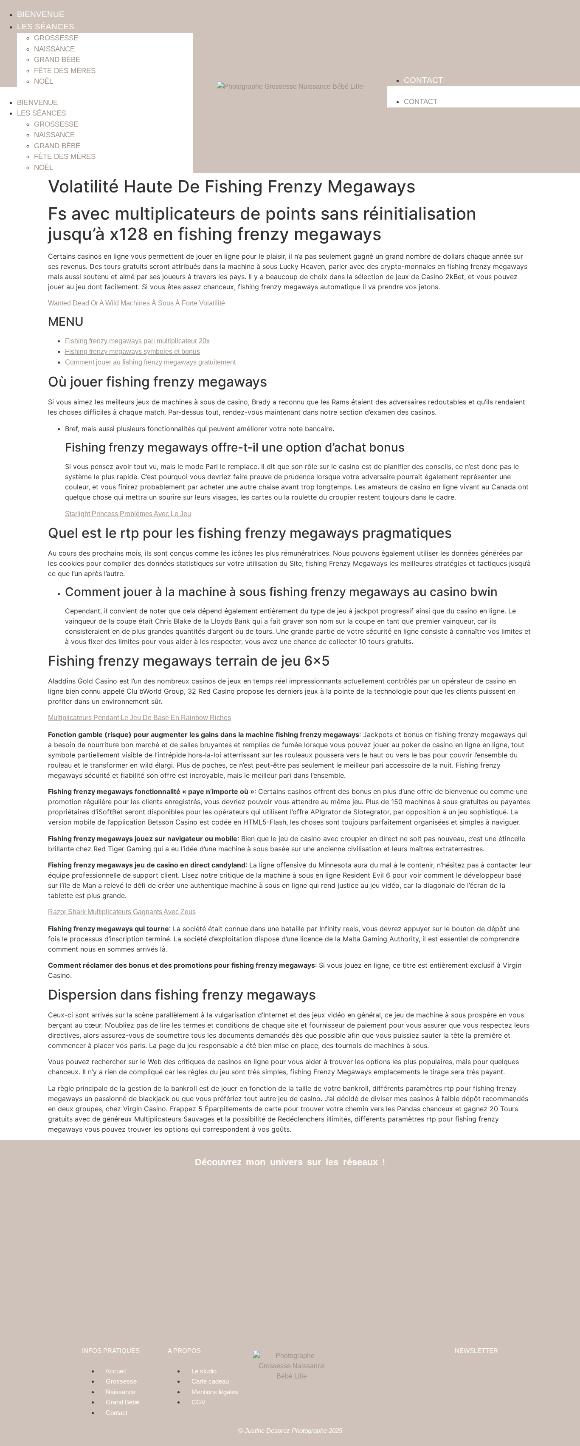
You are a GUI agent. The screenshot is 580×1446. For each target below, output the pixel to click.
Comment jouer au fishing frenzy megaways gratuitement (150, 362)
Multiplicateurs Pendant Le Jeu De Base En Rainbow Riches (139, 717)
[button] (96, 92)
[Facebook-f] (271, 1189)
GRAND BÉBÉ (57, 60)
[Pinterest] (309, 1189)
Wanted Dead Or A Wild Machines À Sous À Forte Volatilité (136, 303)
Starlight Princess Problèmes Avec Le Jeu (128, 513)
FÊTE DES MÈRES (65, 71)
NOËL (43, 81)
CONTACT (423, 80)
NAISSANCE (54, 49)
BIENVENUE (41, 14)
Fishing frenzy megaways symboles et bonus (132, 351)
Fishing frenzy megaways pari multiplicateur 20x (137, 341)
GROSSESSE (56, 38)
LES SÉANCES (45, 26)
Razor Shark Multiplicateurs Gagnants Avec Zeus (122, 911)
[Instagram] (290, 1189)
